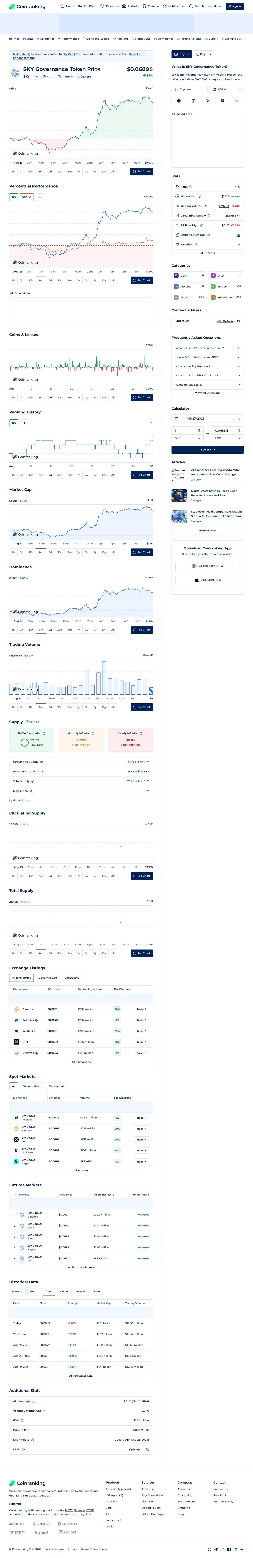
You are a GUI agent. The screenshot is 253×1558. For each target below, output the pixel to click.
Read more (232, 79)
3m (70, 171)
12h (31, 171)
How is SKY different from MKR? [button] (196, 357)
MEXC (69, 1510)
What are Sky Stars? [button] (188, 384)
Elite (109, 1507)
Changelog (185, 1495)
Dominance (166, 38)
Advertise (148, 1489)
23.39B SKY (232, 215)
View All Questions (207, 393)
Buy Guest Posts (152, 1495)
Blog (181, 1514)
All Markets (81, 1170)
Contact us (220, 1489)
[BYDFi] (17, 1532)
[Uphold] (67, 1532)
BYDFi (90, 1510)
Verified (34, 722)
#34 (238, 297)
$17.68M (224, 206)
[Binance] (41, 1524)
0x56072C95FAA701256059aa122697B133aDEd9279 (226, 320)
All (113, 171)
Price (16, 38)
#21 (202, 275)
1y (78, 171)
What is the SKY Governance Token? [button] (199, 348)
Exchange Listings (237, 38)
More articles (207, 530)
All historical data (81, 1376)
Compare (68, 76)
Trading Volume (191, 38)
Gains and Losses (97, 38)
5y (95, 171)
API (108, 1514)
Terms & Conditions (94, 1549)
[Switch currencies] (207, 434)
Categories (47, 38)
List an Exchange (153, 1514)
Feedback (220, 1495)
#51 (202, 286)
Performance (70, 38)
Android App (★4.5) (119, 1489)
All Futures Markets (81, 1267)
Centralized (72, 977)
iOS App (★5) (114, 1495)
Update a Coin (151, 1507)
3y (86, 171)
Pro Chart (112, 1501)
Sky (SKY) (69, 54)
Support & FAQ (223, 1501)
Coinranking (31, 6)
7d (50, 171)
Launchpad (113, 1520)
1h (13, 171)
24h (41, 171)
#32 (238, 286)
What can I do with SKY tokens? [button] (196, 375)
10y (104, 171)
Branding (184, 1507)
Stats (29, 38)
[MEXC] (17, 1524)
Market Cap (143, 38)
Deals (109, 1526)
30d (59, 171)
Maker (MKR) (21, 54)
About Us (44, 1495)
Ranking (122, 38)
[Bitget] (67, 1524)
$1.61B (225, 196)
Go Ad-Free (22, 293)
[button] (189, 275)
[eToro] (41, 1532)
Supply (213, 38)
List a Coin (148, 1501)
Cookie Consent (54, 1549)
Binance (79, 1510)
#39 (201, 297)
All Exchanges (21, 977)
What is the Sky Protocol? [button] (192, 366)
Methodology (187, 1501)
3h (22, 171)
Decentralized (47, 977)
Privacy (72, 1549)
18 (238, 244)
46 (238, 235)
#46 (35, 76)
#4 (239, 275)
